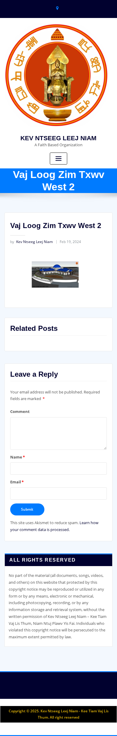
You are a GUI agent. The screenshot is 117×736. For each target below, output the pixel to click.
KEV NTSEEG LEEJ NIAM (58, 138)
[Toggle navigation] (58, 159)
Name (17, 457)
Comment (20, 411)
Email (17, 482)
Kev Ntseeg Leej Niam (31, 241)
